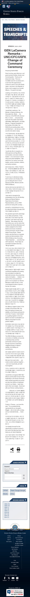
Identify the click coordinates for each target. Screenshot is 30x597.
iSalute (14, 564)
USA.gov (19, 535)
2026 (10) (7, 504)
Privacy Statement (14, 547)
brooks (5, 494)
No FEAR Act (19, 539)
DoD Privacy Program (14, 552)
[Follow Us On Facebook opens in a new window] (5, 578)
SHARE (12, 452)
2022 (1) (6, 507)
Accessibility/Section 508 (15, 556)
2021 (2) (6, 509)
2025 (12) (7, 505)
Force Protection (14, 566)
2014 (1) (6, 517)
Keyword (7, 466)
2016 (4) (6, 515)
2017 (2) (6, 514)
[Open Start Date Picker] (24, 475)
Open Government (19, 537)
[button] (14, 3)
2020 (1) (6, 510)
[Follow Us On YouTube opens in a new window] (13, 578)
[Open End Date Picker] (24, 478)
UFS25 (5, 490)
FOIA (15, 560)
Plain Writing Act (15, 554)
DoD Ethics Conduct (19, 545)
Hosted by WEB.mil (14, 588)
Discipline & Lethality (19, 543)
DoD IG (8, 539)
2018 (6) (6, 512)
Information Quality (15, 562)
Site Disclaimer (15, 549)
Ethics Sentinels (19, 541)
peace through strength (18, 490)
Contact (9, 535)
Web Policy (14, 551)
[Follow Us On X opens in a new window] (9, 578)
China (12, 494)
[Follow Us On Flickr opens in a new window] (17, 578)
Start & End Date (9, 473)
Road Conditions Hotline (14, 568)
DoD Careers (9, 541)
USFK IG (9, 537)
